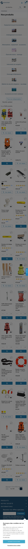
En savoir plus (6, 537)
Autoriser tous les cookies (14, 541)
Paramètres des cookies (13, 545)
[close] (25, 520)
